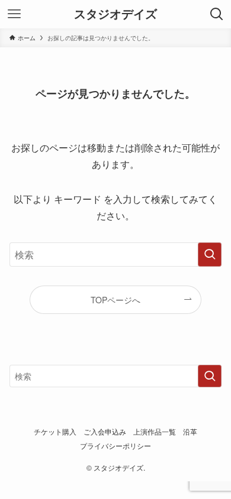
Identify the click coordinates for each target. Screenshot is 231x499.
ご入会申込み (105, 431)
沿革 (190, 431)
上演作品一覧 (154, 431)
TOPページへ (115, 300)
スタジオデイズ (115, 14)
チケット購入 (55, 431)
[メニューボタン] (14, 14)
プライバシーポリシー (115, 446)
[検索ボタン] (217, 14)
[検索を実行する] (210, 254)
